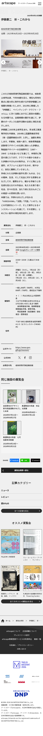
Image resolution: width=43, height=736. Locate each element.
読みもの (5, 503)
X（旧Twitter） (19, 357)
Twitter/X (36, 460)
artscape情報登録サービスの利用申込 (17, 639)
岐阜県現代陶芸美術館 (11, 28)
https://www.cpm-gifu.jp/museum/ (23, 348)
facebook (25, 357)
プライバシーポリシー (26, 645)
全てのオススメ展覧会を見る (21, 601)
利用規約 (12, 645)
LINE (25, 460)
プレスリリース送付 (21, 635)
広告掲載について (30, 631)
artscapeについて (13, 631)
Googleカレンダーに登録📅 (28, 251)
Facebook (15, 460)
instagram (30, 357)
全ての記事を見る (21, 511)
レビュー (5, 497)
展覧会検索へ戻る (21, 470)
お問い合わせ (21, 649)
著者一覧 (37, 639)
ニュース (5, 490)
